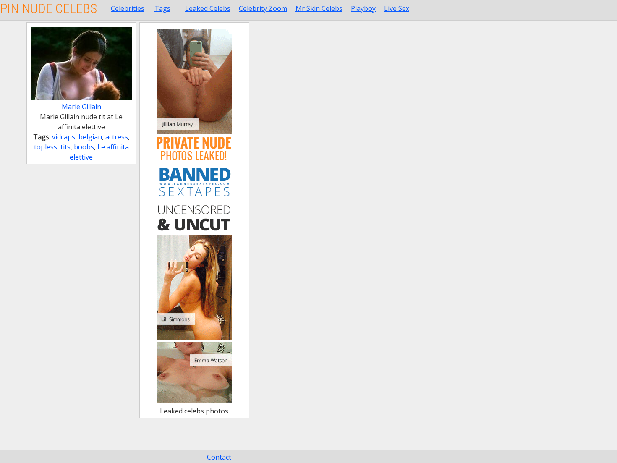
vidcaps (63, 136)
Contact (219, 457)
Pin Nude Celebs (48, 8)
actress (116, 136)
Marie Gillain (81, 106)
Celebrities (127, 8)
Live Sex (396, 8)
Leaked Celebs (207, 8)
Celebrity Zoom (263, 8)
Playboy (363, 8)
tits (65, 147)
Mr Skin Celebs (318, 8)
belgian (90, 136)
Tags (162, 8)
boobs (84, 147)
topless (45, 147)
